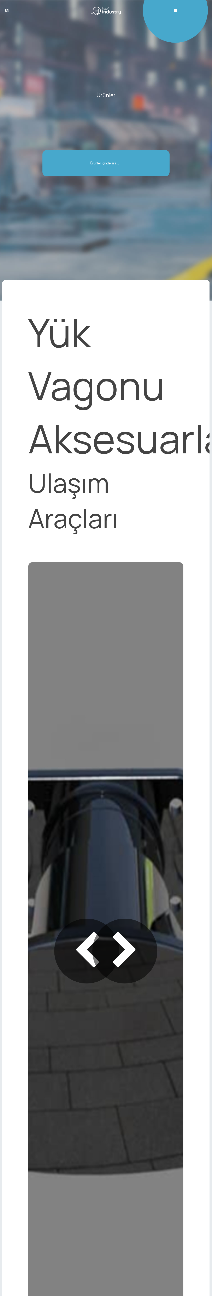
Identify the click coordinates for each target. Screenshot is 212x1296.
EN (7, 10)
